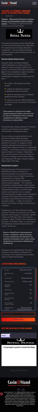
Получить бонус (18, 319)
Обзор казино (18, 314)
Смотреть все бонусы (19, 370)
